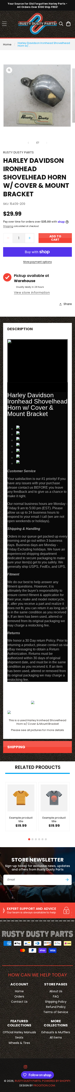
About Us (55, 991)
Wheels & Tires (19, 1043)
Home (7, 44)
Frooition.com (44, 1085)
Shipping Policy (55, 1002)
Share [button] (68, 304)
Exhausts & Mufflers (55, 1032)
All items (56, 1037)
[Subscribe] (67, 879)
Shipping (8, 226)
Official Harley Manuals (19, 1032)
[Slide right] (46, 142)
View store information (32, 292)
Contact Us (19, 1002)
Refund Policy (56, 1007)
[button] (4, 23)
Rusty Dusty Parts (28, 1081)
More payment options (37, 262)
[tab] (29, 839)
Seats (19, 1037)
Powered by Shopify (56, 1081)
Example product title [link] (20, 819)
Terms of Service (55, 1012)
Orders (19, 996)
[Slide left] (28, 142)
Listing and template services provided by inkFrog (37, 693)
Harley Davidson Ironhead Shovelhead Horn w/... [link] (44, 44)
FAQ (56, 996)
